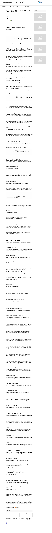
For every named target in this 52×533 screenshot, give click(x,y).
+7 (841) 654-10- (27, 3)
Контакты (21, 6)
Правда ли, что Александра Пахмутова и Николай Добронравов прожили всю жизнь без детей (15, 519)
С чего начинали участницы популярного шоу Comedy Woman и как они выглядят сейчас (40, 54)
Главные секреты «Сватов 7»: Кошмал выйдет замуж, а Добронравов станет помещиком (29, 519)
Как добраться (27, 6)
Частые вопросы (15, 6)
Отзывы (10, 6)
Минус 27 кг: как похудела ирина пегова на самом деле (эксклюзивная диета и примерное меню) (40, 32)
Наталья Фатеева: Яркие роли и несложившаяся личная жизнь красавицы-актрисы (39, 43)
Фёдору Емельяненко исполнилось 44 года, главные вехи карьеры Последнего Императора (22, 196)
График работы (4, 6)
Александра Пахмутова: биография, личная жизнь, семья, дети (23, 518)
